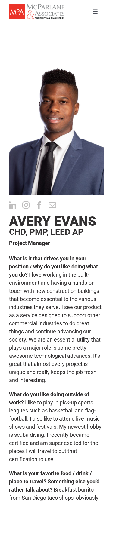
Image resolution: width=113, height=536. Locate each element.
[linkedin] (12, 205)
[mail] (52, 205)
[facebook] (39, 205)
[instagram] (26, 205)
